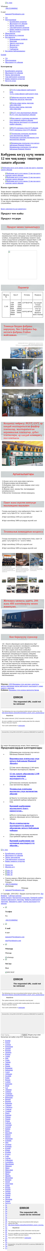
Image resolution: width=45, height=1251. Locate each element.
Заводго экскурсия (16, 43)
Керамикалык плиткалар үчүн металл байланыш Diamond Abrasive (24, 148)
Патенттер (13, 47)
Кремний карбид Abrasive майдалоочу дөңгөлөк (22, 898)
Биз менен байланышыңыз (15, 51)
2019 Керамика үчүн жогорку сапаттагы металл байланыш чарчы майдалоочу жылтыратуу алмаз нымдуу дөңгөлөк (22, 686)
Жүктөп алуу (14, 45)
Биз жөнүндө (10, 37)
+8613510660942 (11, 8)
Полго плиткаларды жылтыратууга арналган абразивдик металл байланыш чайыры (24, 826)
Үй (6, 18)
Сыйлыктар (14, 49)
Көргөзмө (13, 41)
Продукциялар (10, 20)
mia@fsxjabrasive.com (13, 940)
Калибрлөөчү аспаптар (18, 22)
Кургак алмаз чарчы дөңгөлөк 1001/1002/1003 (21, 108)
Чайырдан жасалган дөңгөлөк (21, 99)
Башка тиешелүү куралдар (19, 29)
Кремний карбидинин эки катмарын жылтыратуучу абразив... (22, 843)
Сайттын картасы (14, 896)
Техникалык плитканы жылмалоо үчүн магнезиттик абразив (24, 138)
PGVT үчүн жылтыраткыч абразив (23, 115)
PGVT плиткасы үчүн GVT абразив (23, 130)
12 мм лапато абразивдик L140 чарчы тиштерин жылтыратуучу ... (24, 776)
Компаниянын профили (18, 39)
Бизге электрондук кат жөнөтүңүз (13, 209)
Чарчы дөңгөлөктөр (17, 25)
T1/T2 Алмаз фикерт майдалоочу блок (24, 94)
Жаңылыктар (10, 33)
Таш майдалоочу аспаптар (19, 27)
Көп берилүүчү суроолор (14, 35)
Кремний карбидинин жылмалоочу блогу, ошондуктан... (20, 808)
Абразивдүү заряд (15, 901)
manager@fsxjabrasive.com (14, 14)
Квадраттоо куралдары (21, 898)
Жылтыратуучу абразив (18, 23)
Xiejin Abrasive (6, 898)
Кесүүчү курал (15, 31)
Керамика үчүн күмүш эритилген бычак (24, 690)
